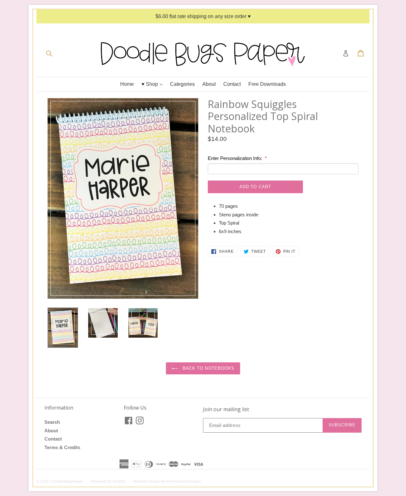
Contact (232, 84)
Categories (182, 84)
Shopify (118, 481)
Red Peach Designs (183, 481)
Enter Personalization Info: (235, 158)
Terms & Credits (62, 447)
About (209, 84)
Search (52, 422)
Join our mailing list (226, 409)
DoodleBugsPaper (67, 481)
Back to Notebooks (207, 368)
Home (127, 84)
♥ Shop (153, 84)
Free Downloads (267, 84)
